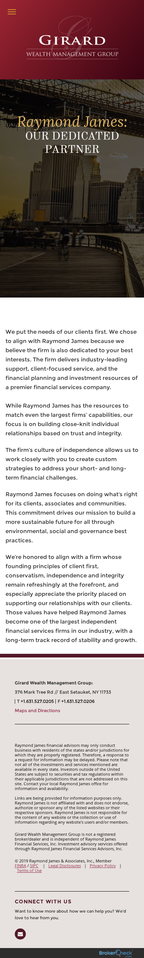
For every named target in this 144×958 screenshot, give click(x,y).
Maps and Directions (37, 710)
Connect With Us (43, 901)
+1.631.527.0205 (37, 701)
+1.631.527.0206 (78, 701)
